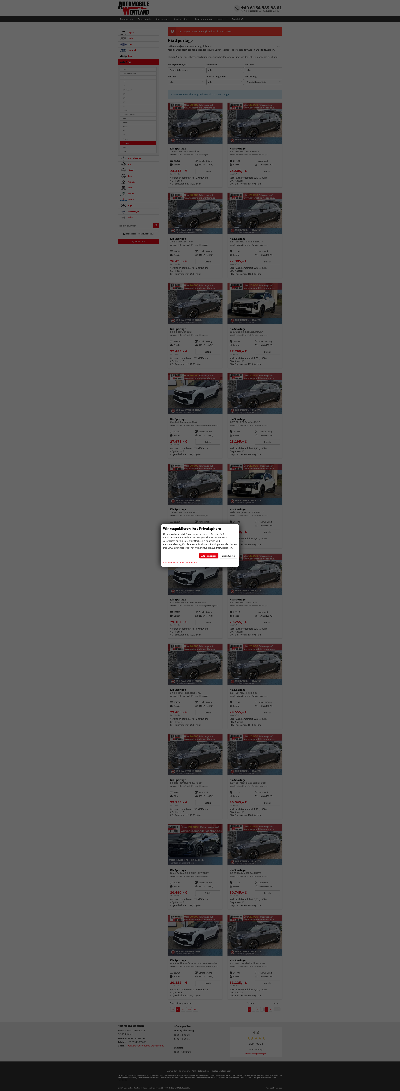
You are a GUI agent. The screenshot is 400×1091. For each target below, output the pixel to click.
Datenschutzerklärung (173, 562)
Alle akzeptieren (208, 555)
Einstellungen (228, 555)
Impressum (191, 562)
